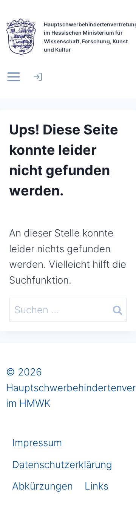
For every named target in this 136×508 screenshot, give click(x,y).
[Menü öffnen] (15, 77)
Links (96, 486)
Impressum (37, 443)
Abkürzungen (42, 486)
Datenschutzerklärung (62, 464)
